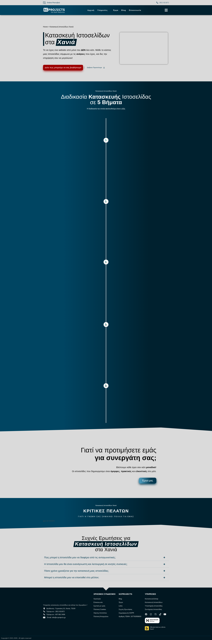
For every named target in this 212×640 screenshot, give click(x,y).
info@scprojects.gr (59, 617)
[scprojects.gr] (54, 10)
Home (45, 27)
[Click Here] (166, 10)
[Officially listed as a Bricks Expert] (147, 628)
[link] (147, 614)
